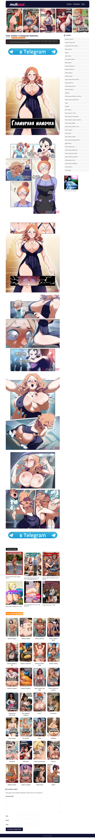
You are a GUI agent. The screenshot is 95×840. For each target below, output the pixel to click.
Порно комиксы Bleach (70, 123)
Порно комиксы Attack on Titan (72, 126)
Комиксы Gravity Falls (70, 42)
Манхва (67, 52)
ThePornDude (76, 4)
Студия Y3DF (68, 133)
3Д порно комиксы (69, 39)
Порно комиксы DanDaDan (71, 163)
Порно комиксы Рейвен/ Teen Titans (73, 96)
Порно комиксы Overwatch (71, 153)
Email (7, 820)
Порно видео (68, 170)
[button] (86, 20)
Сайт (7, 824)
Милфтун (67, 92)
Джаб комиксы (68, 143)
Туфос (66, 103)
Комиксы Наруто (69, 76)
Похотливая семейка (70, 59)
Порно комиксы (68, 49)
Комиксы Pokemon (69, 89)
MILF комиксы (14, 37)
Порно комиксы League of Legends (73, 119)
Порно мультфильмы (70, 66)
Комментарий (10, 796)
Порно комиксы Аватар (70, 136)
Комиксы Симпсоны (69, 69)
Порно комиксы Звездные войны (72, 140)
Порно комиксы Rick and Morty (72, 79)
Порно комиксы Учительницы (71, 116)
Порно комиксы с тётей (70, 113)
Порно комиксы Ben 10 (70, 86)
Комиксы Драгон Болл (70, 160)
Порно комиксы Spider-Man (71, 150)
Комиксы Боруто (68, 72)
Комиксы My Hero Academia (71, 156)
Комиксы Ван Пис (69, 82)
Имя (7, 816)
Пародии (67, 106)
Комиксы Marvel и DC (70, 146)
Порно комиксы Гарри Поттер (72, 99)
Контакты (69, 4)
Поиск (83, 4)
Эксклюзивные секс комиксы (71, 45)
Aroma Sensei (68, 56)
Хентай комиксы (68, 166)
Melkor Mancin (68, 62)
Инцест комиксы (21, 37)
